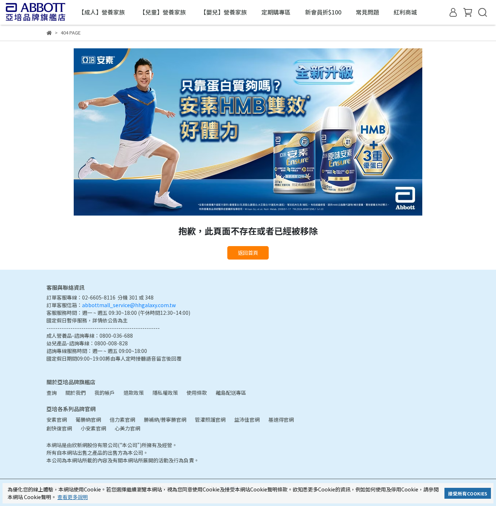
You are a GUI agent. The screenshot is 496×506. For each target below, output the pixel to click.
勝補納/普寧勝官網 (165, 419)
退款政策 (133, 392)
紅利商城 (405, 12)
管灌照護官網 (210, 419)
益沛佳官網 (247, 419)
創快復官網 (59, 428)
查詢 (51, 392)
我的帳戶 (104, 392)
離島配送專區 (231, 392)
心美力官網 (127, 428)
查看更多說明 (72, 497)
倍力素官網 (122, 419)
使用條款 (197, 392)
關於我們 (75, 392)
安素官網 (56, 419)
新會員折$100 (323, 12)
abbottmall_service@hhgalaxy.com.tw (129, 305)
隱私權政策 (165, 392)
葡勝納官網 (88, 419)
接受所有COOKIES (467, 493)
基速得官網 (281, 419)
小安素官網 (93, 428)
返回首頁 (248, 252)
